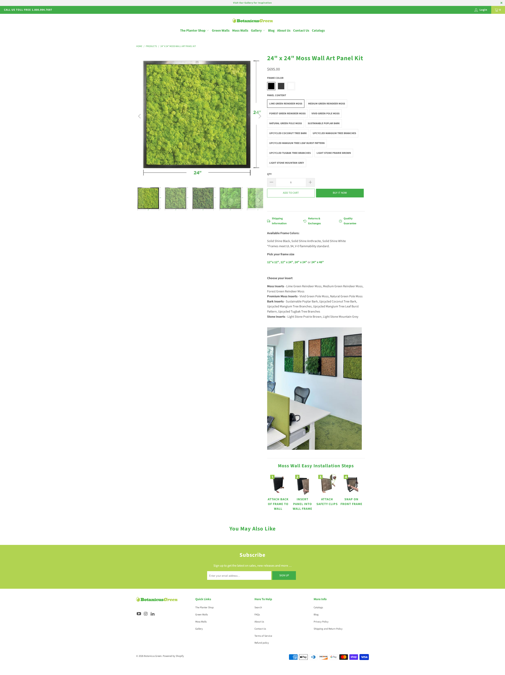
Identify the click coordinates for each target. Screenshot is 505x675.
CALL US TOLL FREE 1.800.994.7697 (28, 10)
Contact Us (301, 30)
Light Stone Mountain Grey (286, 163)
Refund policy (261, 643)
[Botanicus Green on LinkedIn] (153, 614)
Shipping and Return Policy (328, 629)
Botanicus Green (153, 656)
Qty (269, 174)
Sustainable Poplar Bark (324, 123)
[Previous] (140, 116)
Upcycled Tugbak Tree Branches (290, 153)
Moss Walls (240, 30)
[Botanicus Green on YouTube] (139, 614)
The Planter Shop (193, 30)
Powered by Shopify (173, 656)
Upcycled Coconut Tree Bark (288, 133)
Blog (271, 30)
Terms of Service (263, 636)
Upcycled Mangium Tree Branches (334, 133)
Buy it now (340, 193)
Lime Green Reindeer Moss (285, 103)
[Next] (259, 116)
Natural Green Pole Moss (285, 123)
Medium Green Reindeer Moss (326, 103)
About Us (284, 30)
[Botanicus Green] (252, 20)
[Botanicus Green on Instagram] (146, 614)
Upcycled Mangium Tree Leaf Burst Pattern (297, 143)
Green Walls (221, 30)
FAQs (257, 614)
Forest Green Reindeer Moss (287, 113)
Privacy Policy (321, 621)
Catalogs (318, 30)
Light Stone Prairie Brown (334, 153)
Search (258, 607)
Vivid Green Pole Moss (325, 113)
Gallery (256, 30)
